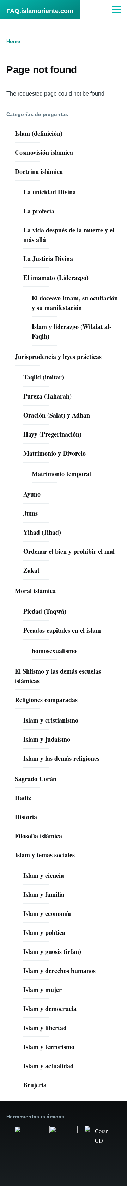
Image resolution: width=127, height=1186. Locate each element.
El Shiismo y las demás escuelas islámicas (58, 676)
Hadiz (23, 797)
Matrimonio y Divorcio (54, 453)
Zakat (31, 570)
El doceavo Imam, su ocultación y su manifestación (75, 302)
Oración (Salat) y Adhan (56, 415)
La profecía (38, 210)
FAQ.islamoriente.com (39, 10)
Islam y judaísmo (46, 739)
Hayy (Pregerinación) (52, 434)
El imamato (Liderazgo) (56, 277)
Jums (30, 513)
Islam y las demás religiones (61, 758)
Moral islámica (35, 590)
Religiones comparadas (46, 699)
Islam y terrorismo (48, 1046)
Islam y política (44, 932)
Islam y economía (47, 913)
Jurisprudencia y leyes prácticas (58, 356)
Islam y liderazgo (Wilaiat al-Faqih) (71, 331)
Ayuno (32, 494)
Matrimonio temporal (61, 473)
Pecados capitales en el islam (62, 630)
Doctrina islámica (39, 171)
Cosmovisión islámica (44, 152)
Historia (26, 816)
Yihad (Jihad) (42, 532)
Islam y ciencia (43, 875)
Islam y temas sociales (45, 854)
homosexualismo (54, 650)
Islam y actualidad (48, 1065)
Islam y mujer (42, 989)
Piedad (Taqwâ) (44, 611)
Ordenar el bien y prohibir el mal (69, 551)
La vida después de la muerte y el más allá (68, 234)
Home (13, 41)
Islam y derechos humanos (59, 970)
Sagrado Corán (35, 778)
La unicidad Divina (49, 191)
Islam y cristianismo (50, 720)
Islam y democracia (50, 1008)
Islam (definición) (38, 133)
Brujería (35, 1084)
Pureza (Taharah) (47, 396)
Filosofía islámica (38, 835)
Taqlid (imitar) (43, 377)
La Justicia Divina (48, 258)
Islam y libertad (45, 1027)
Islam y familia (43, 894)
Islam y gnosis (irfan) (52, 951)
